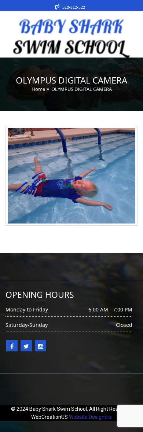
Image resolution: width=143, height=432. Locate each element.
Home (38, 89)
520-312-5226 (75, 7)
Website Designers (90, 417)
